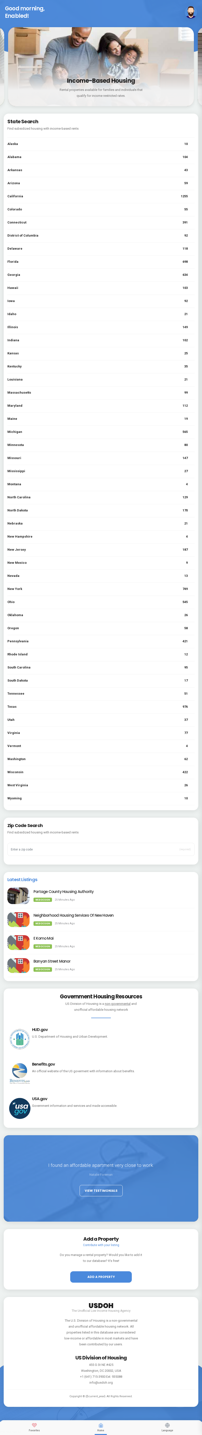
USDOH (101, 1305)
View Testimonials (101, 1191)
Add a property (101, 1277)
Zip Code (20, 841)
